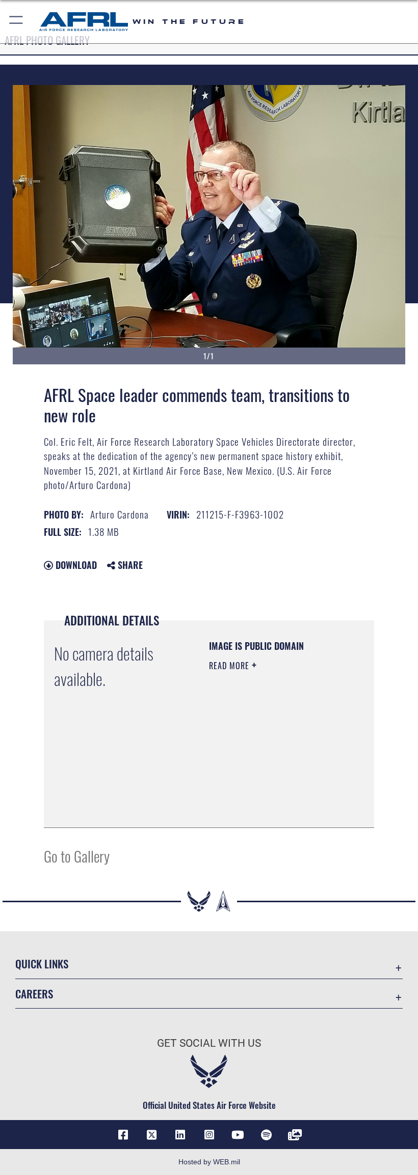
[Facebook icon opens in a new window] (122, 1134)
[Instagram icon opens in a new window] (209, 1134)
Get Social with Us (209, 1043)
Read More (230, 666)
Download (75, 564)
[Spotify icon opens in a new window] (266, 1134)
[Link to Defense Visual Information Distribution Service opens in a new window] (295, 1134)
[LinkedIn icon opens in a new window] (180, 1134)
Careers (34, 993)
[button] (16, 21)
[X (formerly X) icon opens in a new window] (152, 1134)
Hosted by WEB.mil (209, 1162)
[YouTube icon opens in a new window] (237, 1134)
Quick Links (41, 963)
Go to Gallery (77, 856)
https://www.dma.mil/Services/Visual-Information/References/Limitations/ (271, 794)
